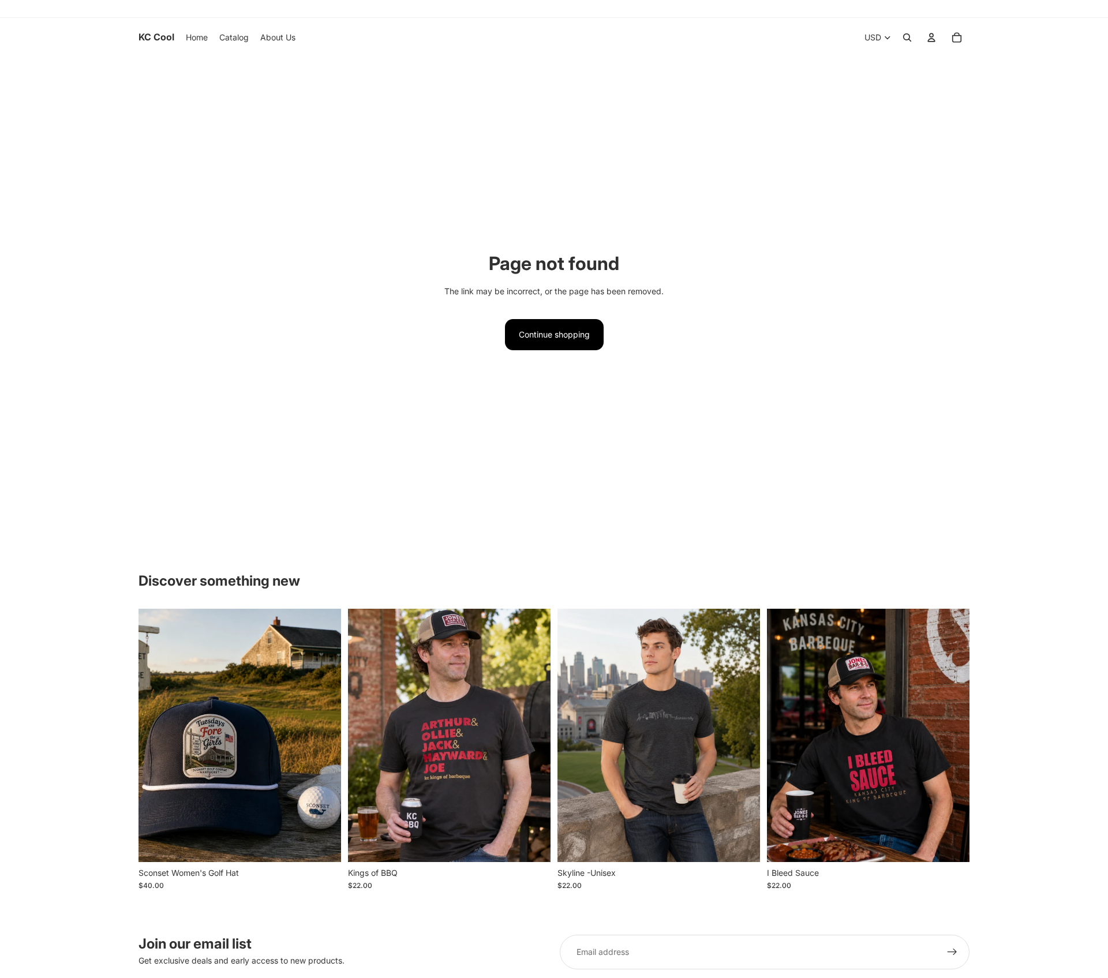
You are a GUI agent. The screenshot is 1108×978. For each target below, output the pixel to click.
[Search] (907, 37)
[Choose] (323, 844)
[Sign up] (952, 952)
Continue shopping (554, 334)
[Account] (931, 37)
